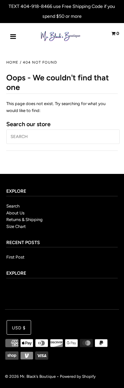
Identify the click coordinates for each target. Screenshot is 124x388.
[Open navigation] (13, 37)
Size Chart (16, 226)
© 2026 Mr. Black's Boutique (30, 376)
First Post (15, 257)
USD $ (19, 327)
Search (13, 206)
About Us (15, 212)
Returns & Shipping (24, 219)
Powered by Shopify (78, 376)
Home (12, 62)
